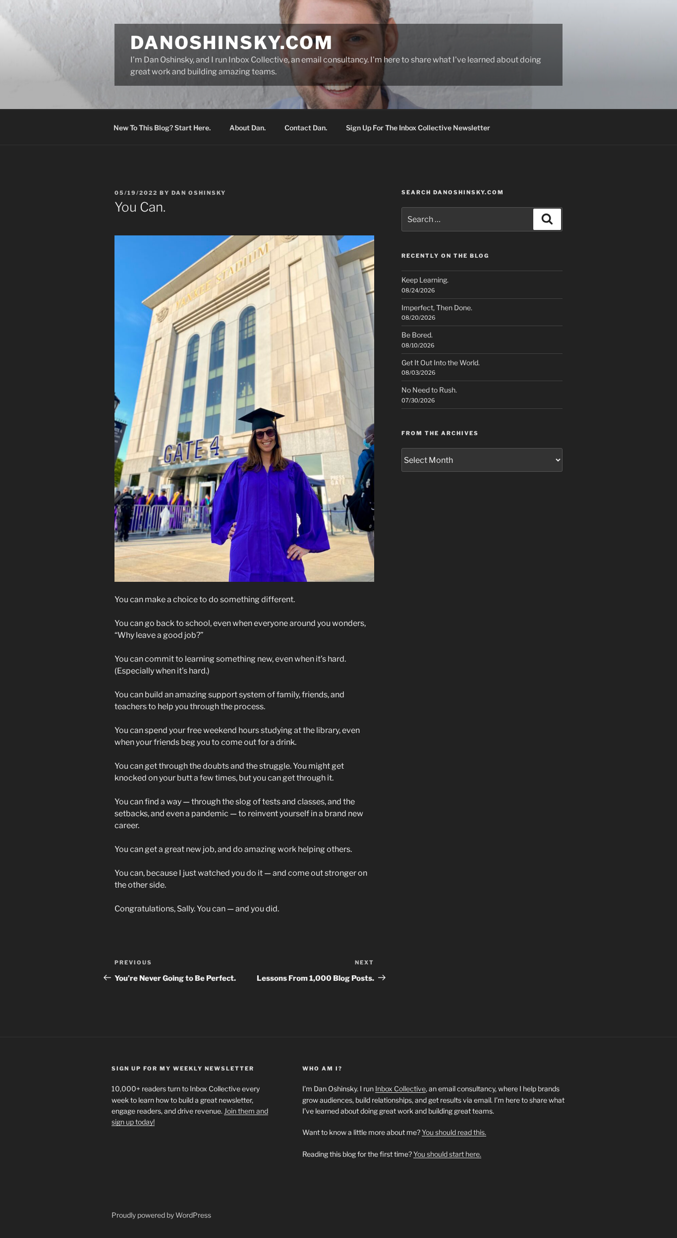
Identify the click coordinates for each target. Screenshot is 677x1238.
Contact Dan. (305, 127)
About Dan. (247, 127)
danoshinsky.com (232, 43)
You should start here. (447, 1154)
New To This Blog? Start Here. (162, 127)
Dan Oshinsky (198, 192)
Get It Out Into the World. (440, 362)
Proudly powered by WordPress (161, 1215)
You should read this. (454, 1132)
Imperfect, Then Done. (436, 307)
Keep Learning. (425, 280)
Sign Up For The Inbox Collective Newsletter (418, 127)
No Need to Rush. (429, 390)
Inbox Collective (400, 1088)
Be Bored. (417, 335)
